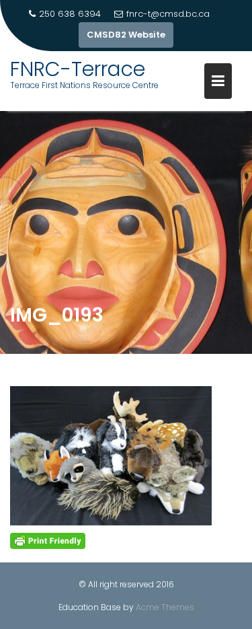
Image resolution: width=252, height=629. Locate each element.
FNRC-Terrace (77, 68)
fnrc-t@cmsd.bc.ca (168, 13)
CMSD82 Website (126, 34)
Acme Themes (165, 607)
